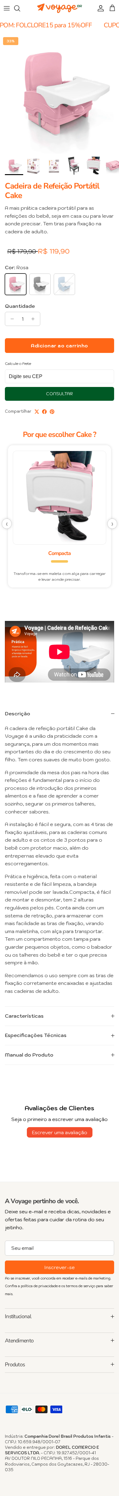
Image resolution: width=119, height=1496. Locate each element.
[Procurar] (20, 8)
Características (24, 1016)
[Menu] (6, 8)
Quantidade (20, 306)
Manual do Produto (29, 1055)
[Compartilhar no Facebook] (44, 411)
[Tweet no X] (36, 411)
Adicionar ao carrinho (59, 345)
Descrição (17, 713)
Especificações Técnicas (36, 1035)
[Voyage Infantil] (59, 8)
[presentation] (7, 523)
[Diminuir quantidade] (10, 319)
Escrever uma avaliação (59, 1132)
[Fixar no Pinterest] (52, 411)
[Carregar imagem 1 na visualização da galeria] (59, 94)
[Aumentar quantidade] (34, 319)
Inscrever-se (59, 1267)
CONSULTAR (59, 393)
